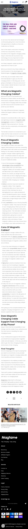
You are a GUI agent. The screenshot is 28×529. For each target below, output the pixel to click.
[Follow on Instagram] (4, 509)
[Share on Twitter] (11, 392)
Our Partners (4, 457)
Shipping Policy (4, 494)
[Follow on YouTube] (7, 509)
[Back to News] (14, 398)
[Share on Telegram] (17, 392)
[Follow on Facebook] (2, 509)
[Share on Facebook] (7, 392)
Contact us (4, 468)
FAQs (2, 471)
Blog (2, 460)
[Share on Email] (20, 392)
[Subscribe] (25, 503)
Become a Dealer (5, 452)
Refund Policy (4, 492)
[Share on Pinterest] (14, 392)
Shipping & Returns (5, 473)
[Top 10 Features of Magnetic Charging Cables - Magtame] (6, 398)
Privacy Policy (4, 489)
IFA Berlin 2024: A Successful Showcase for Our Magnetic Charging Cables (13, 425)
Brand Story (4, 450)
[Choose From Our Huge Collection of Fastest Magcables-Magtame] (21, 398)
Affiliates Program (5, 455)
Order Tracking (5, 478)
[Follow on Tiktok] (10, 509)
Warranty (3, 476)
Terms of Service (5, 487)
